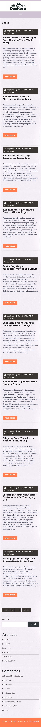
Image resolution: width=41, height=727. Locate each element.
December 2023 (8, 661)
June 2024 (6, 648)
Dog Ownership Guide (11, 702)
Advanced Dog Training (12, 676)
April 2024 (6, 657)
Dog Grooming (8, 693)
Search (5, 619)
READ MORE (11, 77)
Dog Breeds (7, 684)
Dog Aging (6, 680)
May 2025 (6, 640)
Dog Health (7, 697)
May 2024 (6, 652)
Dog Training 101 (9, 706)
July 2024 (6, 644)
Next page (26, 610)
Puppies (5, 710)
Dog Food (6, 689)
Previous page (8, 610)
